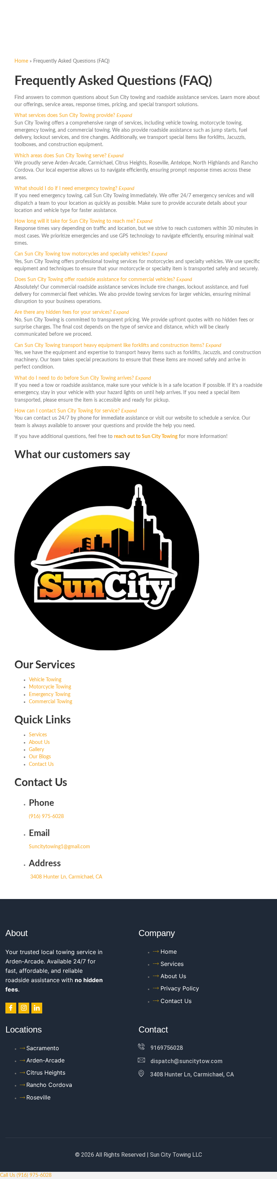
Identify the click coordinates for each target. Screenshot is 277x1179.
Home (21, 61)
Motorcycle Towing (50, 687)
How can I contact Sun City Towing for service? (67, 411)
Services (38, 734)
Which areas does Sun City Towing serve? (60, 155)
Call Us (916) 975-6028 (26, 1175)
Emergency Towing (49, 694)
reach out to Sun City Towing (145, 436)
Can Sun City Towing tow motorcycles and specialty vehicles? (82, 254)
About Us (39, 742)
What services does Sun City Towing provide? (64, 115)
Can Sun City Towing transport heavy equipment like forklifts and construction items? (109, 345)
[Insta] (23, 1008)
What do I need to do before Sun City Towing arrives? (74, 378)
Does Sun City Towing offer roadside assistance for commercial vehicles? (94, 279)
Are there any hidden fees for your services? (63, 312)
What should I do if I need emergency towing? (65, 188)
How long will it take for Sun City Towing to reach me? (74, 221)
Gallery (36, 749)
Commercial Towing (50, 701)
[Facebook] (10, 1008)
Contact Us (41, 764)
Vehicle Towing (45, 679)
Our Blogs (40, 756)
